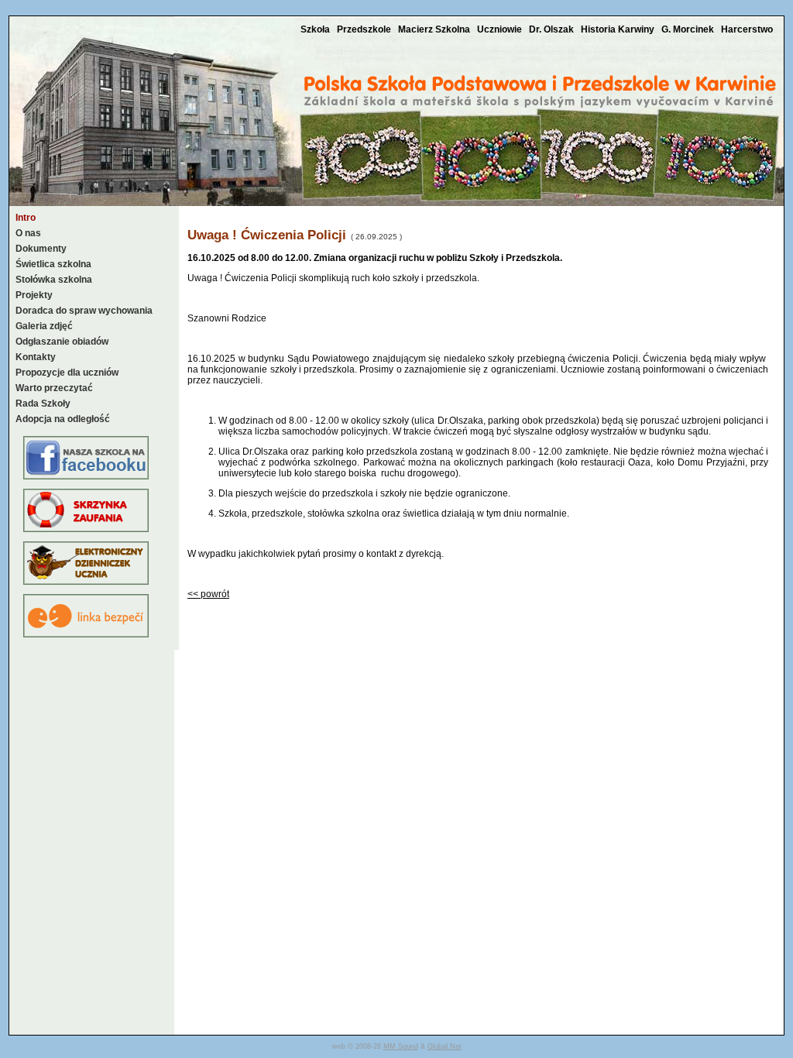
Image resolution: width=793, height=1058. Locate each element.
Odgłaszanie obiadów (61, 341)
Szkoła (316, 29)
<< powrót (208, 594)
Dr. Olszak (552, 29)
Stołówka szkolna (53, 279)
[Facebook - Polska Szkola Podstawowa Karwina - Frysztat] (85, 476)
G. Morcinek (688, 29)
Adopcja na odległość (62, 419)
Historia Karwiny (619, 29)
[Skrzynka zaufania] (85, 529)
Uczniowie (500, 29)
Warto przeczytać (54, 388)
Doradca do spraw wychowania (84, 310)
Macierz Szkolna (435, 29)
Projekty (34, 295)
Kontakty (35, 357)
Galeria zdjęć (44, 326)
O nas (28, 233)
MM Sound (400, 1046)
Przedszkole (365, 29)
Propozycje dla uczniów (66, 372)
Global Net (444, 1046)
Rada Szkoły (42, 403)
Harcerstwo (747, 29)
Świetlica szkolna (53, 264)
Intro (25, 217)
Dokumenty (41, 248)
